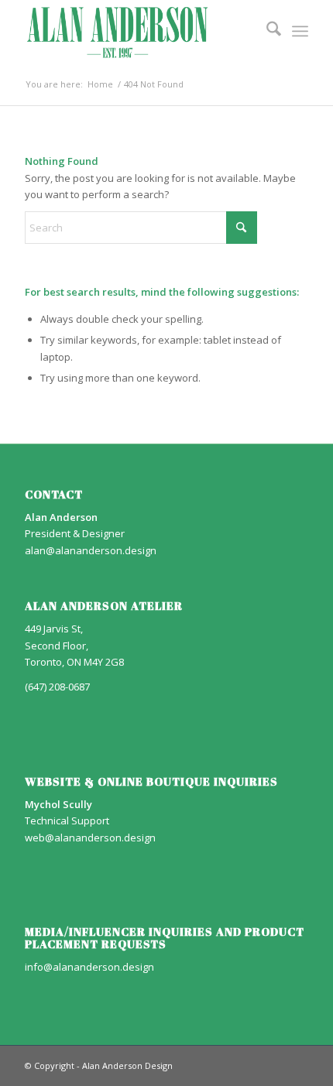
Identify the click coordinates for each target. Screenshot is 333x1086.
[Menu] (300, 31)
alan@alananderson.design (90, 550)
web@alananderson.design (90, 837)
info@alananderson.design (89, 967)
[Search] (266, 31)
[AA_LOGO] (138, 31)
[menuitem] (266, 31)
